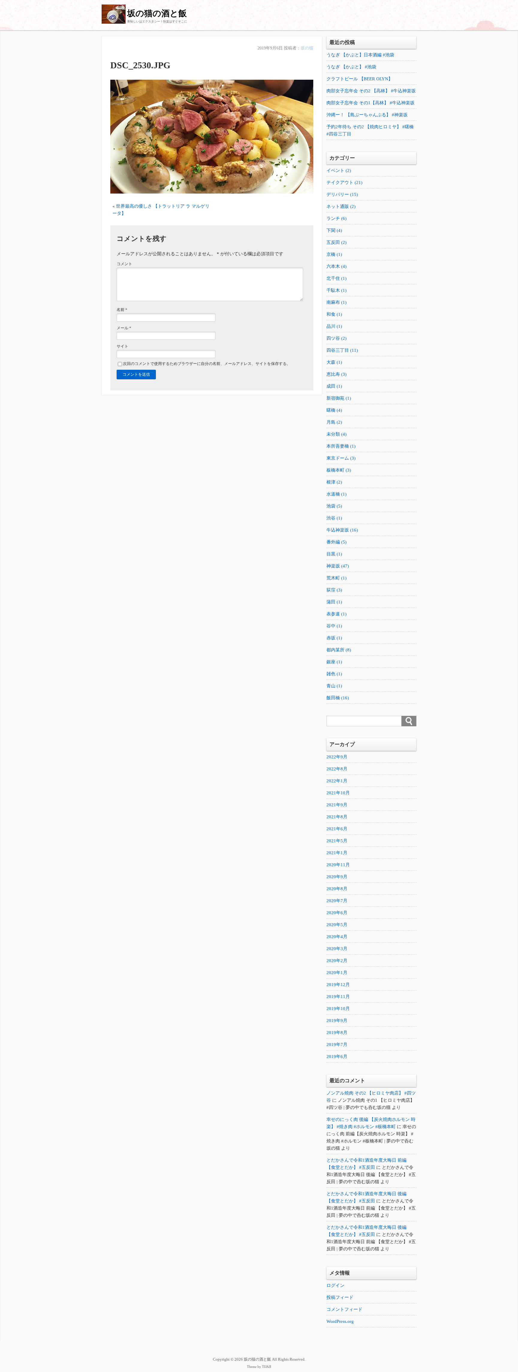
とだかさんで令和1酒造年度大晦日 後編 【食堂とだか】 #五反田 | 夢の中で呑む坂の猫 (371, 1174)
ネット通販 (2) (341, 206)
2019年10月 (338, 1008)
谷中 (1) (334, 626)
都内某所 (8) (338, 649)
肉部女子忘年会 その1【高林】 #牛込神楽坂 (370, 102)
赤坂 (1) (334, 638)
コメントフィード (344, 1309)
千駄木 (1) (336, 290)
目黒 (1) (334, 554)
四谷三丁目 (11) (342, 350)
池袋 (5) (334, 506)
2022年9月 (336, 756)
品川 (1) (334, 326)
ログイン (335, 1285)
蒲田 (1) (334, 602)
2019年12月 (338, 984)
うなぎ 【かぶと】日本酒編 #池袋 (360, 54)
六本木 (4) (336, 266)
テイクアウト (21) (344, 182)
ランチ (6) (336, 218)
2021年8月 (336, 816)
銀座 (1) (334, 661)
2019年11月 (338, 996)
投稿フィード (339, 1297)
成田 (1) (334, 386)
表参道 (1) (336, 614)
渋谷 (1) (334, 518)
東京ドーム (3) (341, 458)
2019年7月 (336, 1044)
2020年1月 (336, 972)
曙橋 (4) (334, 410)
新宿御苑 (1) (338, 398)
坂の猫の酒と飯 (157, 13)
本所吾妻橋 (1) (341, 446)
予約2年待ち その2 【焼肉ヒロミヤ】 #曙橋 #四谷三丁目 (370, 130)
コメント (124, 264)
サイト (122, 346)
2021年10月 (338, 792)
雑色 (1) (334, 673)
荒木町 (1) (336, 578)
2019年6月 (336, 1056)
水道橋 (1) (336, 494)
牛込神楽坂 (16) (342, 530)
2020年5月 (336, 924)
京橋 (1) (334, 254)
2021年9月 (336, 804)
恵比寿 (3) (336, 374)
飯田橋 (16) (337, 697)
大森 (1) (334, 362)
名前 (122, 310)
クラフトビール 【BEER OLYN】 (359, 78)
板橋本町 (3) (338, 470)
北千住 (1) (336, 278)
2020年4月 (336, 936)
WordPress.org (340, 1321)
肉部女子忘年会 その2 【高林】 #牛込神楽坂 (371, 90)
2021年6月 (336, 828)
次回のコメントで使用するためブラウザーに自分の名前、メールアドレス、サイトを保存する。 (206, 364)
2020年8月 (336, 888)
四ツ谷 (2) (336, 338)
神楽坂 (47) (337, 566)
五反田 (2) (336, 242)
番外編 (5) (336, 542)
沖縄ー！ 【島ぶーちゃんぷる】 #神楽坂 (367, 114)
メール (124, 328)
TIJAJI (266, 1366)
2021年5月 (336, 840)
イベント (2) (338, 170)
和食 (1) (334, 314)
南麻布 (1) (336, 302)
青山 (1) (334, 685)
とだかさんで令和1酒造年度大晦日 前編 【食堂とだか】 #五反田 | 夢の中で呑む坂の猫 (371, 1208)
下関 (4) (334, 230)
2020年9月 (336, 876)
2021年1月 (336, 852)
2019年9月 (336, 1020)
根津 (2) (334, 482)
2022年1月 (336, 780)
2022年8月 (336, 768)
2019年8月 (336, 1032)
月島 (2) (334, 422)
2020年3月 (336, 948)
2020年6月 (336, 912)
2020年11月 (338, 864)
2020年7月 (336, 900)
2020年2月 (336, 960)
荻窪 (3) (334, 590)
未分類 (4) (336, 434)
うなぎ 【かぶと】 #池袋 (351, 66)
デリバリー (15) (342, 194)
